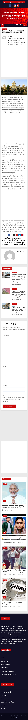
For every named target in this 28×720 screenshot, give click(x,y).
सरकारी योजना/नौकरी (7, 702)
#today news (18, 44)
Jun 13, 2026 (15, 312)
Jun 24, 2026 (15, 283)
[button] (20, 25)
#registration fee (20, 42)
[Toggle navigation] (17, 25)
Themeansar (14, 717)
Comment (6, 335)
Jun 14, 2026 (15, 297)
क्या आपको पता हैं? (6, 692)
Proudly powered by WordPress (9, 716)
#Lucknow (21, 38)
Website (5, 386)
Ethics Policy (4, 668)
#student (10, 44)
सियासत (3, 705)
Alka (11, 36)
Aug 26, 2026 (7, 574)
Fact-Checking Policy (7, 671)
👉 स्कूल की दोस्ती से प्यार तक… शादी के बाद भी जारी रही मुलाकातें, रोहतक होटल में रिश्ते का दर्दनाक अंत (14, 539)
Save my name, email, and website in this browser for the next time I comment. (13, 400)
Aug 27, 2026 (7, 510)
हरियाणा (5, 483)
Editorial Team (5, 664)
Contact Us (4, 661)
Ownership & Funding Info (8, 674)
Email (5, 376)
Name (5, 366)
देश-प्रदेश (4, 29)
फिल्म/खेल (4, 699)
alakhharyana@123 (18, 510)
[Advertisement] (14, 61)
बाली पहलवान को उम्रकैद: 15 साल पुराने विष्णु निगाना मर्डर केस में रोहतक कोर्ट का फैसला (12, 506)
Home (3, 658)
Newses (23, 716)
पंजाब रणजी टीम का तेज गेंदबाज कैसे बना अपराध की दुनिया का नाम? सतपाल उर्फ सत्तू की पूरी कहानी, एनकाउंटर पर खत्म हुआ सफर (19, 278)
